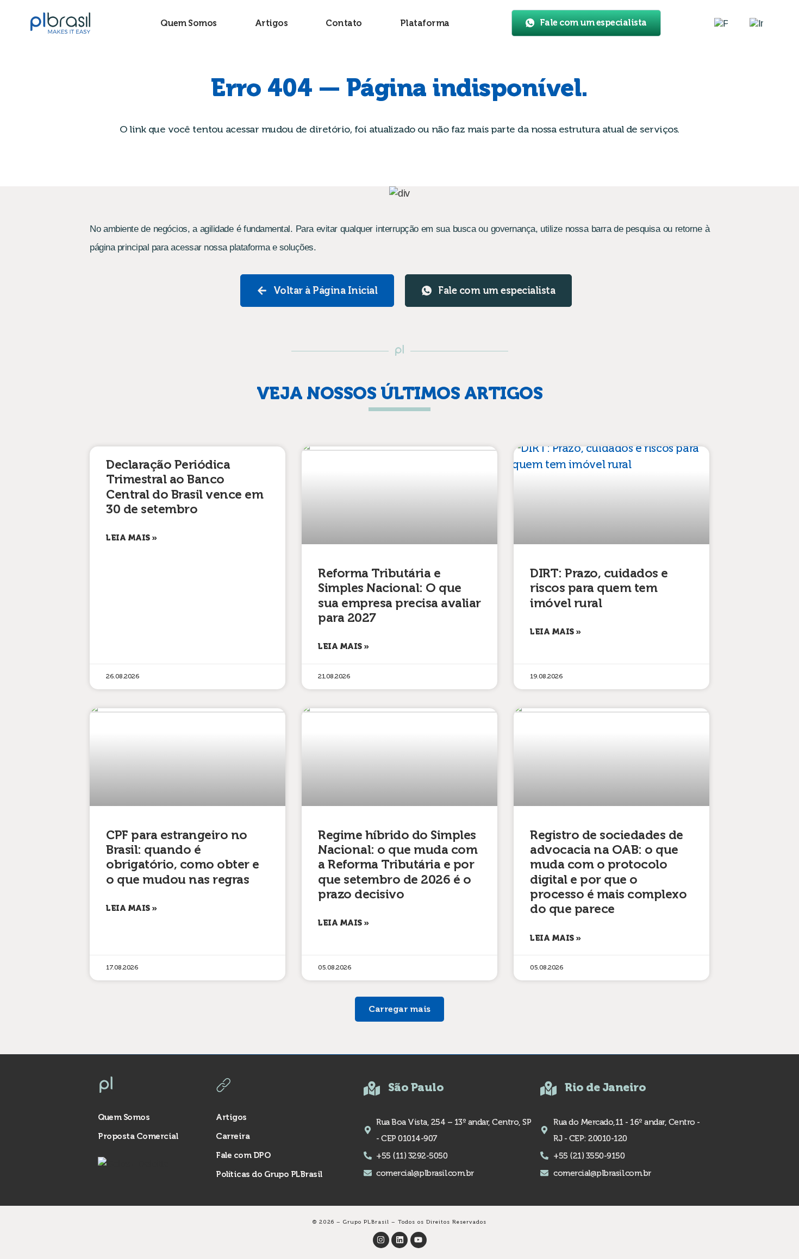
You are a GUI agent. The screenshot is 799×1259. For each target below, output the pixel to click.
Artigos (271, 23)
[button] (399, 1009)
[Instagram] (381, 1240)
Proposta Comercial (138, 1136)
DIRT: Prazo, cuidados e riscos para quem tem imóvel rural (599, 588)
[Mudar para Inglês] (756, 23)
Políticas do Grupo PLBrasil (269, 1174)
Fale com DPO (243, 1155)
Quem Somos (188, 23)
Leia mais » (131, 538)
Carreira (232, 1136)
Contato (344, 23)
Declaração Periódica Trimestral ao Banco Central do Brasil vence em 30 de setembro (184, 487)
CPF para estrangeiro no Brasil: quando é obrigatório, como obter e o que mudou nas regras (182, 857)
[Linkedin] (399, 1240)
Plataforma (425, 23)
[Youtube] (418, 1240)
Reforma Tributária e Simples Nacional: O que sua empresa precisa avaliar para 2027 (399, 595)
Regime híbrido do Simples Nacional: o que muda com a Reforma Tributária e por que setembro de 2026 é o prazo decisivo (397, 865)
